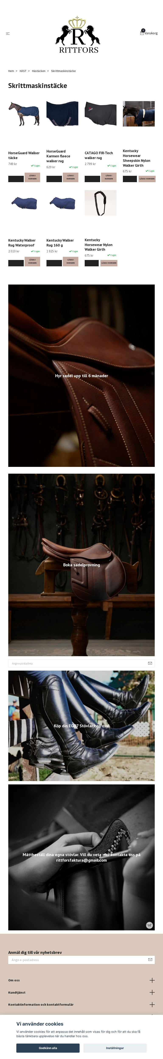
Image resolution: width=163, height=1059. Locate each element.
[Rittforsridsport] (75, 33)
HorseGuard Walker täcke (23, 155)
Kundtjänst (16, 992)
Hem (11, 71)
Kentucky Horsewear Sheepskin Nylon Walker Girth (136, 158)
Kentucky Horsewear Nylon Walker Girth (98, 244)
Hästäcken (38, 71)
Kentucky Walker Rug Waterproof (21, 243)
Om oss (14, 980)
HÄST (23, 71)
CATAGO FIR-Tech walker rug (99, 155)
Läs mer (16, 178)
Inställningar (115, 1048)
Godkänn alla (48, 1048)
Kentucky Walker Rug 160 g (60, 243)
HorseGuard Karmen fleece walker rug (58, 156)
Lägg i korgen (32, 177)
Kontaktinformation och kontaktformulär (40, 1004)
